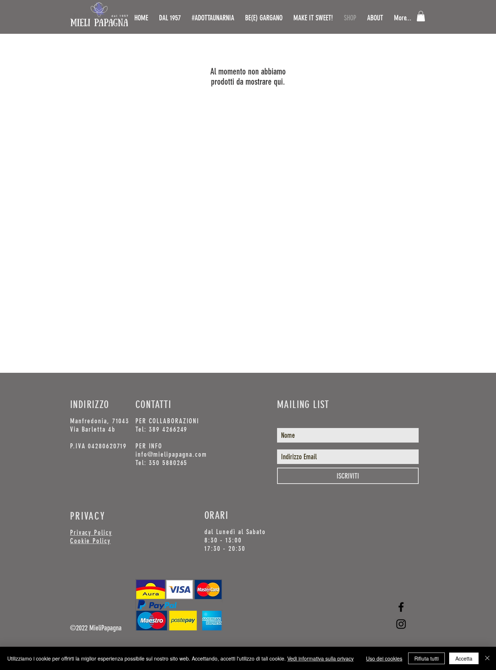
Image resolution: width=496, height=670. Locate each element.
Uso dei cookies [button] (384, 658)
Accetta (463, 658)
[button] (420, 16)
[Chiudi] (487, 658)
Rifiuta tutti (426, 658)
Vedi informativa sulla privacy (320, 658)
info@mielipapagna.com (171, 454)
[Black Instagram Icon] (401, 624)
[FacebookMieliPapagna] (401, 607)
